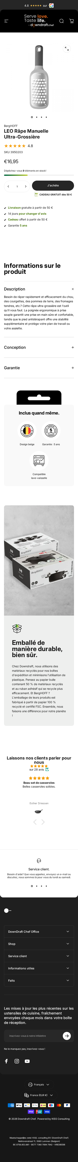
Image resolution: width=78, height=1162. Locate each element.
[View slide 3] (41, 886)
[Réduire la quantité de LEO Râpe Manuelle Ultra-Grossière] (8, 186)
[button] (18, 146)
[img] (39, 766)
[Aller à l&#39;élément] (31, 117)
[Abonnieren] (67, 1036)
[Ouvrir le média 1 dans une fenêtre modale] (67, 49)
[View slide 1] (31, 886)
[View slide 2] (36, 886)
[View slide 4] (46, 886)
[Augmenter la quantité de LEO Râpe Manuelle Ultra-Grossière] (25, 186)
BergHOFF (11, 125)
